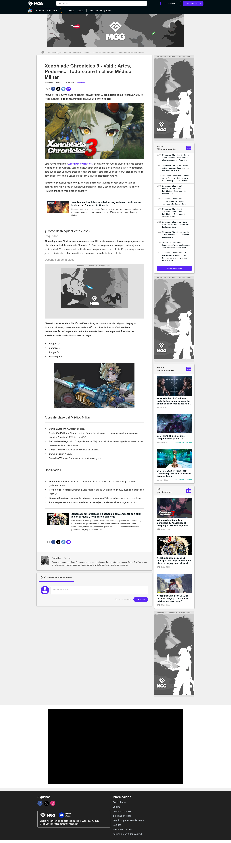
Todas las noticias (174, 268)
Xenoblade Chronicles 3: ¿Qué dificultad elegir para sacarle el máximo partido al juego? (172, 598)
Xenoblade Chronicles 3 (72, 53)
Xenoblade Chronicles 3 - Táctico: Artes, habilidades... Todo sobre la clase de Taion (174, 201)
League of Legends (184, 442)
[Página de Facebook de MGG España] (40, 803)
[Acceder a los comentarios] (68, 89)
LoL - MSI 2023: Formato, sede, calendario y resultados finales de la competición (174, 473)
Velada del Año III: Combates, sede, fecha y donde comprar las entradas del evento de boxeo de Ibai (173, 401)
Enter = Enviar (125, 599)
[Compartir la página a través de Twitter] (58, 89)
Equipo (116, 806)
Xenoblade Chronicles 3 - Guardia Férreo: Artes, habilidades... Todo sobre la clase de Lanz (174, 190)
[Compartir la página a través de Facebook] (53, 89)
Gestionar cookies (122, 829)
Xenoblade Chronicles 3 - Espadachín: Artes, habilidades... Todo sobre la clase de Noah (176, 245)
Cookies (117, 825)
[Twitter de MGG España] (46, 803)
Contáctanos (119, 802)
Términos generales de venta (128, 820)
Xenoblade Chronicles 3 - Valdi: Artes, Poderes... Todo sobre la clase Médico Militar (175, 167)
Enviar (142, 599)
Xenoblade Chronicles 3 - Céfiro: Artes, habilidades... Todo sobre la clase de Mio (176, 234)
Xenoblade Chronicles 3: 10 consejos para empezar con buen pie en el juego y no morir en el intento (106, 515)
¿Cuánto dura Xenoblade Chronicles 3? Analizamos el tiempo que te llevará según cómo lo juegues (174, 523)
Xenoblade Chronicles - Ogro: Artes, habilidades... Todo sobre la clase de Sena (175, 224)
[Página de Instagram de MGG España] (52, 803)
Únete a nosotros (122, 811)
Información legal (122, 816)
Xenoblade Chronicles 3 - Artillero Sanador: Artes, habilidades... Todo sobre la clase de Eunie (174, 213)
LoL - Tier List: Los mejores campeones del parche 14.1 (171, 437)
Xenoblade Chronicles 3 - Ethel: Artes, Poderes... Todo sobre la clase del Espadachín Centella (106, 204)
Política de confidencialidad (127, 834)
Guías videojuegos (54, 53)
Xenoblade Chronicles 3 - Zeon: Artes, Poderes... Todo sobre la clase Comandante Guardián (175, 157)
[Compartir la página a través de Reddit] (63, 89)
